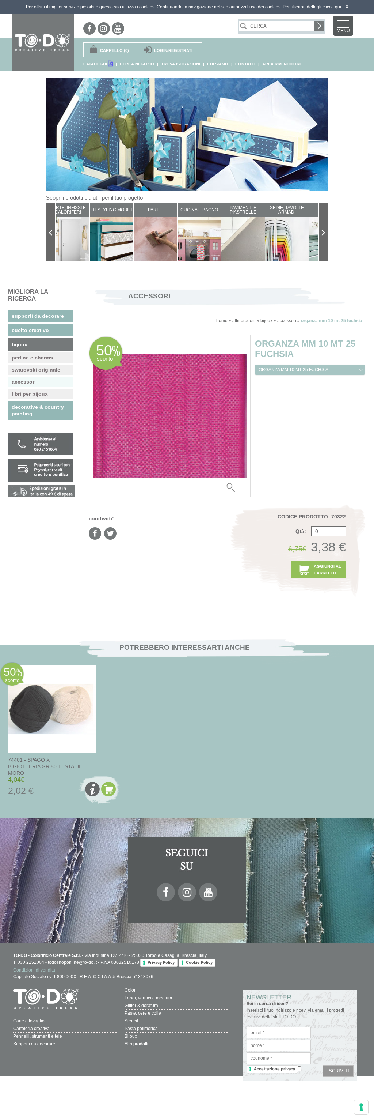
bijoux (266, 320)
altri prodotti (244, 320)
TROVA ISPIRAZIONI (180, 64)
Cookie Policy (199, 962)
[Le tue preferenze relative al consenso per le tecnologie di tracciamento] (361, 1107)
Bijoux (131, 1036)
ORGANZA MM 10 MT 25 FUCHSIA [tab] (293, 369)
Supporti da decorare (34, 1044)
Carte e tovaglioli (30, 1020)
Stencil (131, 1020)
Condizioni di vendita (34, 970)
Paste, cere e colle (143, 1013)
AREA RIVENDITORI (281, 64)
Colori (131, 990)
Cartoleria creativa (31, 1028)
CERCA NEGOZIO (137, 64)
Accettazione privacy (274, 1068)
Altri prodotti (136, 1044)
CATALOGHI (95, 64)
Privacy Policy (161, 962)
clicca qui (332, 7)
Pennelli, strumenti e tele (37, 1036)
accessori (286, 320)
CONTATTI (245, 64)
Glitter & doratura (141, 1005)
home (222, 320)
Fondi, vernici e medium (148, 997)
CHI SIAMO (217, 64)
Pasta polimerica (141, 1028)
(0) (114, 50)
